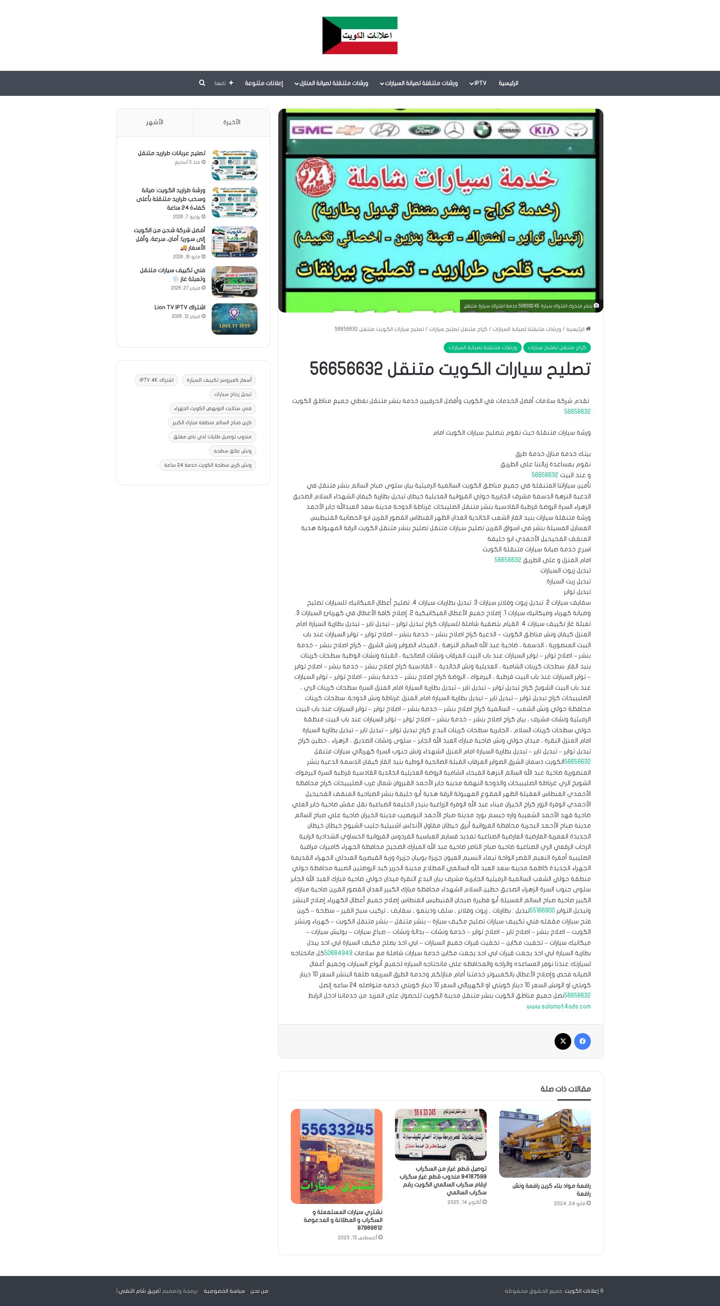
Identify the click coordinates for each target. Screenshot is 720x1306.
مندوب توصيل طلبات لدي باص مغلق (212, 436)
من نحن (259, 1291)
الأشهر (154, 122)
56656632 (577, 411)
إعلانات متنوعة (264, 83)
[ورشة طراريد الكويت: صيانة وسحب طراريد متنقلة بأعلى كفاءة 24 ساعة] (235, 202)
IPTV (481, 83)
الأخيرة (231, 122)
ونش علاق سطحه (233, 450)
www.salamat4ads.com (559, 1006)
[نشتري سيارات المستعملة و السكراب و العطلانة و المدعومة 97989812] (336, 1156)
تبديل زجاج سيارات (233, 394)
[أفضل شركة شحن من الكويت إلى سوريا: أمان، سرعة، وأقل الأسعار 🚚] (235, 242)
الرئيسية (508, 83)
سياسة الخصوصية (224, 1291)
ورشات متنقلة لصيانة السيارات (421, 83)
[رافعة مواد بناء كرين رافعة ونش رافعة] (545, 1143)
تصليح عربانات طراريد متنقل (171, 153)
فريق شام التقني (138, 1291)
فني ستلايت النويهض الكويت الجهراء (213, 408)
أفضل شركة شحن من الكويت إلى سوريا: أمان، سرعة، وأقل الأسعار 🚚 (169, 239)
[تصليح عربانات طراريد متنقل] (235, 164)
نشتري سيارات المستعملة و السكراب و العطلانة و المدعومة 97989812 (343, 1220)
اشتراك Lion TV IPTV (180, 307)
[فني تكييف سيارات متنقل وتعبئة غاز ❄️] (235, 282)
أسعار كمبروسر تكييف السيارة (219, 380)
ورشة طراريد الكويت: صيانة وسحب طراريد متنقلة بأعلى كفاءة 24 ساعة (170, 199)
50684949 (338, 953)
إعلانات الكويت (582, 1291)
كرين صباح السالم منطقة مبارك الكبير (212, 422)
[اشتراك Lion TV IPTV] (235, 319)
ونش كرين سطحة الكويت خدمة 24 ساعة (208, 465)
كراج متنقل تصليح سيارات (458, 329)
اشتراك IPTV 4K (157, 380)
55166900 (542, 910)
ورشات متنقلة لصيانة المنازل (334, 83)
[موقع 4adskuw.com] (360, 35)
